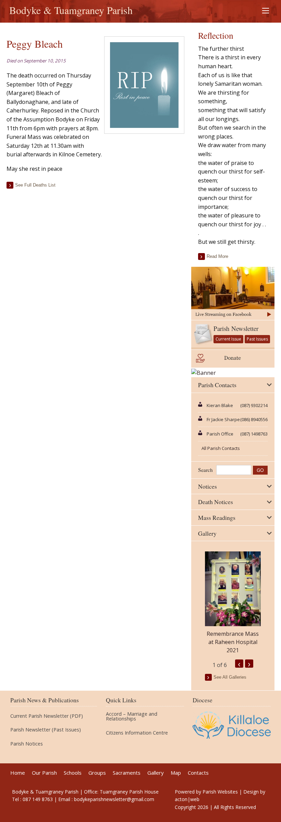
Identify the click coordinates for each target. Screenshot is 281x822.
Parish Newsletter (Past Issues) (45, 729)
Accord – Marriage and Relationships (131, 717)
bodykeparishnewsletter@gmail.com (114, 799)
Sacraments (126, 772)
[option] (233, 602)
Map (176, 772)
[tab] (232, 385)
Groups (97, 772)
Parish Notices (26, 743)
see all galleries (229, 677)
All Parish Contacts (220, 448)
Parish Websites (220, 791)
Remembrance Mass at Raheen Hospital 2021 (233, 642)
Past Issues (257, 339)
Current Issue (228, 339)
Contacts (198, 772)
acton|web (187, 799)
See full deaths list (35, 185)
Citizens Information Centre (137, 732)
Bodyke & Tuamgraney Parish (71, 10)
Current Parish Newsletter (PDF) (46, 716)
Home (17, 772)
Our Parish (44, 772)
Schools (73, 772)
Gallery (155, 772)
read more (217, 256)
